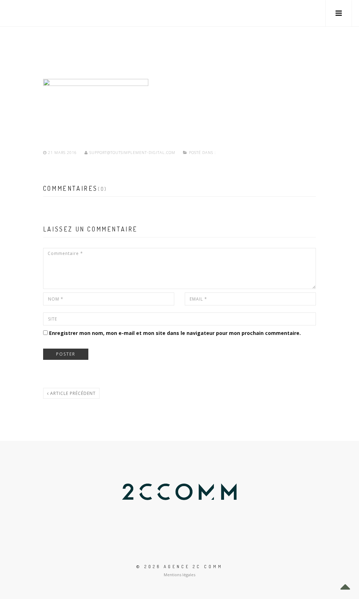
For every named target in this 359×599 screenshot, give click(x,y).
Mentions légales (179, 574)
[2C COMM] (28, 13)
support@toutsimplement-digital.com (132, 152)
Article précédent (72, 393)
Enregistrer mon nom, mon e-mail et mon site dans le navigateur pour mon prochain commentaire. (175, 333)
